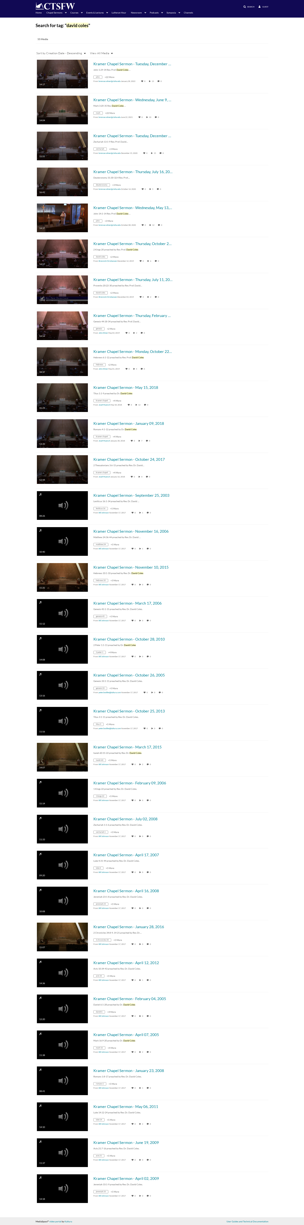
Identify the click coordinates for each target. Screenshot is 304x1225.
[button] (248, 7)
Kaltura (68, 1221)
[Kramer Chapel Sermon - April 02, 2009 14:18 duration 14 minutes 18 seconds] (62, 1188)
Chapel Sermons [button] (54, 12)
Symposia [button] (171, 12)
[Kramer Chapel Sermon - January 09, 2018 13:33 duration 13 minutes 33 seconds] (62, 433)
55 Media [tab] (43, 39)
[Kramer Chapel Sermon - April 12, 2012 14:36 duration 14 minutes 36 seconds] (62, 972)
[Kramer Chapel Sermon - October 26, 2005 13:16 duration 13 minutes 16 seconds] (62, 685)
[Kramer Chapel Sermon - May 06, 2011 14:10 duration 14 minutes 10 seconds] (62, 1116)
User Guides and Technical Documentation (247, 1221)
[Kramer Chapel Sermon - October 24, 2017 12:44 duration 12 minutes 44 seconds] (62, 469)
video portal (55, 1221)
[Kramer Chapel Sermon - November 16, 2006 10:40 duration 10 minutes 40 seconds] (62, 541)
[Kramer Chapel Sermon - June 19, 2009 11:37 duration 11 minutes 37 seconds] (62, 1152)
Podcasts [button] (154, 12)
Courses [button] (74, 12)
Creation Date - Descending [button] (59, 53)
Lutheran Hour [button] (119, 12)
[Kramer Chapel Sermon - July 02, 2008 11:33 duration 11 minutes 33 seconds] (62, 828)
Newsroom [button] (136, 12)
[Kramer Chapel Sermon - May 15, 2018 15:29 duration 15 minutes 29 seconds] (62, 397)
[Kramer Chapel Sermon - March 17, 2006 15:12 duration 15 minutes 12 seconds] (62, 613)
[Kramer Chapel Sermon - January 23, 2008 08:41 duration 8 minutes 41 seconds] (62, 1080)
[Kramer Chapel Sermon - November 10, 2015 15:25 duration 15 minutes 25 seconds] (62, 577)
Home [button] (39, 12)
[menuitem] (41, 12)
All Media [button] (99, 53)
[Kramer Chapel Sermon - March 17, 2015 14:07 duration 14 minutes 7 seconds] (62, 757)
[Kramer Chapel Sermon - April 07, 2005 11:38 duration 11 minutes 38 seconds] (62, 1044)
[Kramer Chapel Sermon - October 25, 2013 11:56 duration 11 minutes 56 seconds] (62, 721)
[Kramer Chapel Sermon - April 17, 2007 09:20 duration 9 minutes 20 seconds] (62, 864)
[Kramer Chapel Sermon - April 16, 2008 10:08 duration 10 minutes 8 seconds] (62, 900)
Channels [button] (188, 12)
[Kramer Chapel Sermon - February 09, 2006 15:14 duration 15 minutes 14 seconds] (62, 792)
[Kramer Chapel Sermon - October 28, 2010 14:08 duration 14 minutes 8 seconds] (62, 649)
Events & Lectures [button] (95, 12)
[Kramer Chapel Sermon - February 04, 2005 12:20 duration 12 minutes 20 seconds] (62, 1008)
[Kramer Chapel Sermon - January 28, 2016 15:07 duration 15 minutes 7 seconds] (62, 936)
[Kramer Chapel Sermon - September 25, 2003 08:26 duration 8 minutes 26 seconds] (62, 505)
